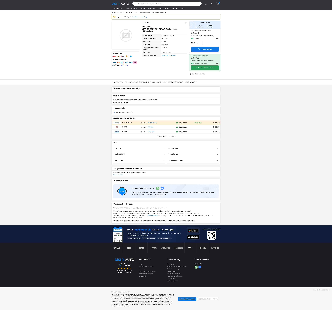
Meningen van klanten (174, 273)
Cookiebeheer (171, 271)
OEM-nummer (144, 82)
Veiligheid (193, 82)
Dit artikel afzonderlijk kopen (206, 67)
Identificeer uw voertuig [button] (169, 55)
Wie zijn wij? (170, 264)
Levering (142, 269)
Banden (142, 8)
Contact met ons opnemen (175, 269)
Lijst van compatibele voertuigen (124, 82)
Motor (183, 8)
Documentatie (156, 82)
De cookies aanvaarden (187, 299)
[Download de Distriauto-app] (193, 230)
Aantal (193, 42)
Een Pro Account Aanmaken (147, 271)
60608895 (121, 102)
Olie (160, 8)
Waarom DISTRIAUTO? (146, 266)
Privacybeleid (171, 278)
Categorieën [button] (118, 8)
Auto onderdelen (131, 8)
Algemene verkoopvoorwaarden (177, 266)
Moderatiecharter (172, 281)
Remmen (174, 8)
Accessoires (152, 8)
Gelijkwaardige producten (173, 82)
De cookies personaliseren (208, 299)
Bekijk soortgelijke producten (166, 136)
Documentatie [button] (118, 175)
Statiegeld (142, 276)
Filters (167, 8)
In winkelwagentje (206, 49)
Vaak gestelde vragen (146, 273)
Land (140, 264)
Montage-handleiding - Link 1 (124, 112)
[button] (206, 3)
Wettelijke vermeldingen (174, 276)
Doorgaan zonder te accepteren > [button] (322, 289)
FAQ (186, 82)
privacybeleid (153, 215)
